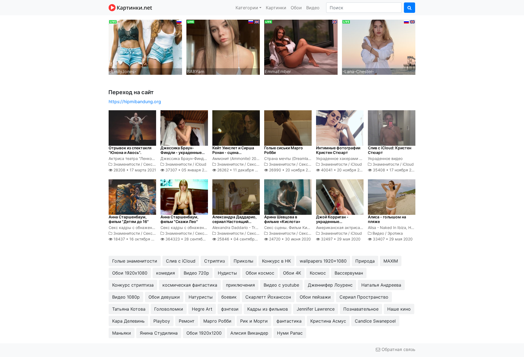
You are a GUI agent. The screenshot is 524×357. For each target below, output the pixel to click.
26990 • (291, 170)
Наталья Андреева (381, 285)
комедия (165, 273)
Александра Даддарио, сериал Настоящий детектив (234, 221)
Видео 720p (196, 273)
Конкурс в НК (276, 261)
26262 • (240, 170)
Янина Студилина (159, 333)
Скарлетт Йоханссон (268, 297)
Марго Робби (217, 321)
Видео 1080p (126, 297)
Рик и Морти (254, 321)
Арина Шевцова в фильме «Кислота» (282, 219)
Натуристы (201, 297)
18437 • (136, 239)
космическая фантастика (189, 285)
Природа (365, 261)
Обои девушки (164, 297)
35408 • (395, 170)
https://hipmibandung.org (135, 101)
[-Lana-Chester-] (378, 46)
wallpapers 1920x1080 (323, 261)
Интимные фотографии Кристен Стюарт (338, 150)
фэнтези (230, 309)
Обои (296, 7)
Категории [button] (247, 7)
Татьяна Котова (128, 309)
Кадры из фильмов (267, 309)
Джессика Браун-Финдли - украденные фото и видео (181, 152)
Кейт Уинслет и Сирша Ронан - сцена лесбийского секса (233, 152)
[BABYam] (223, 46)
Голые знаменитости (134, 261)
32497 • (340, 239)
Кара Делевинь (128, 321)
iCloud (200, 164)
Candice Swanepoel (375, 321)
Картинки (276, 7)
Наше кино (399, 309)
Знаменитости (126, 164)
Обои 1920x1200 (204, 333)
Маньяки (121, 333)
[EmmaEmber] (301, 46)
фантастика (289, 321)
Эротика (395, 233)
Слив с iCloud (180, 261)
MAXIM (390, 261)
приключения (240, 285)
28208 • (134, 170)
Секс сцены (154, 164)
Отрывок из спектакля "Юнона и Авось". (130, 150)
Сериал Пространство (364, 297)
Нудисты (227, 273)
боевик (229, 297)
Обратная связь (397, 349)
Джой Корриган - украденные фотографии (332, 221)
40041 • (343, 170)
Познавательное (361, 309)
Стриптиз (214, 261)
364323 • (191, 239)
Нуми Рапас (290, 333)
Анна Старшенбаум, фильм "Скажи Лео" (179, 219)
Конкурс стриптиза (133, 285)
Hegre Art (202, 309)
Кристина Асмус (328, 321)
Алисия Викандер (249, 333)
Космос (318, 273)
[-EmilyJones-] (145, 46)
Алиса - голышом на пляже (387, 219)
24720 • (289, 239)
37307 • (187, 170)
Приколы (243, 261)
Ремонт (187, 321)
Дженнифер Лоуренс (330, 285)
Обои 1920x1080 (129, 273)
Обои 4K (292, 273)
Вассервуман (349, 273)
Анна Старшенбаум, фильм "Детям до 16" (129, 219)
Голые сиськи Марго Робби (283, 150)
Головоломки (168, 309)
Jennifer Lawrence (316, 309)
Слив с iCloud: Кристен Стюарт (389, 150)
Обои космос (260, 273)
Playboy (161, 321)
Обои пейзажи (315, 297)
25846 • (241, 239)
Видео (313, 7)
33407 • (392, 239)
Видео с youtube (281, 285)
